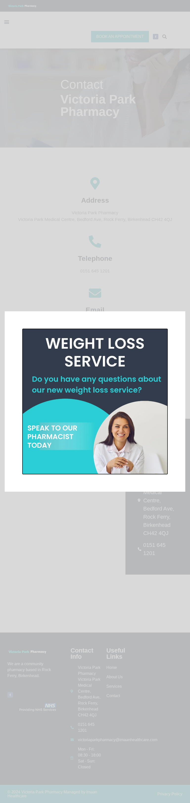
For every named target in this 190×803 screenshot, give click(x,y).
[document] (95, 401)
